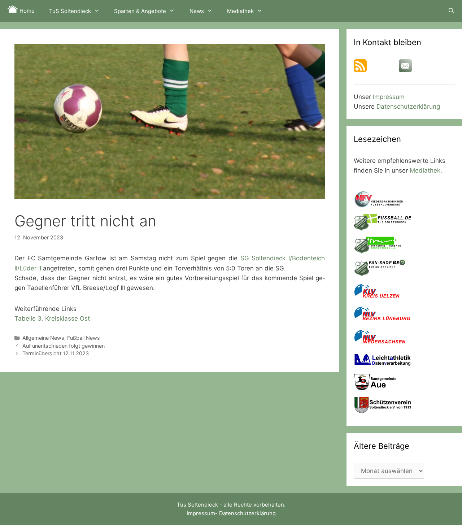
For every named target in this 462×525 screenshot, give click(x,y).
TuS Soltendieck (70, 11)
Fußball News (83, 338)
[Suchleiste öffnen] (451, 11)
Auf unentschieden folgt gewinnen (63, 346)
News (196, 11)
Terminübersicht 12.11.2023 (55, 353)
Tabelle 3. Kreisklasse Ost (52, 318)
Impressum (389, 96)
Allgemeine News (43, 338)
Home (26, 10)
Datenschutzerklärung (408, 106)
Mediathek (240, 11)
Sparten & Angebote (140, 11)
